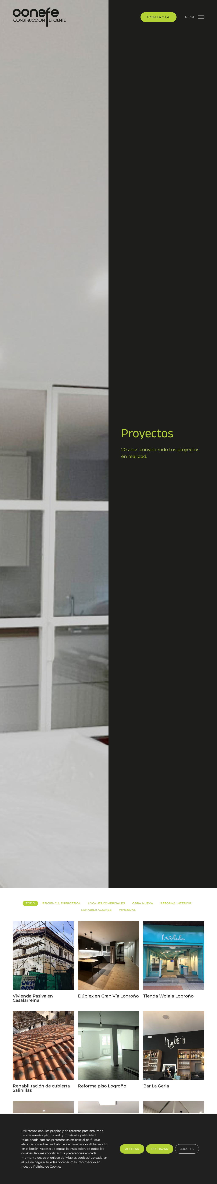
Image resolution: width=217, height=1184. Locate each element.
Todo (30, 903)
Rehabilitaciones (96, 909)
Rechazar (159, 1149)
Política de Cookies (47, 1166)
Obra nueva (142, 903)
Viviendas (127, 909)
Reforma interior (175, 903)
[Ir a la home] (39, 17)
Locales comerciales (106, 903)
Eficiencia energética (61, 903)
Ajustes (187, 1149)
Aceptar (132, 1149)
